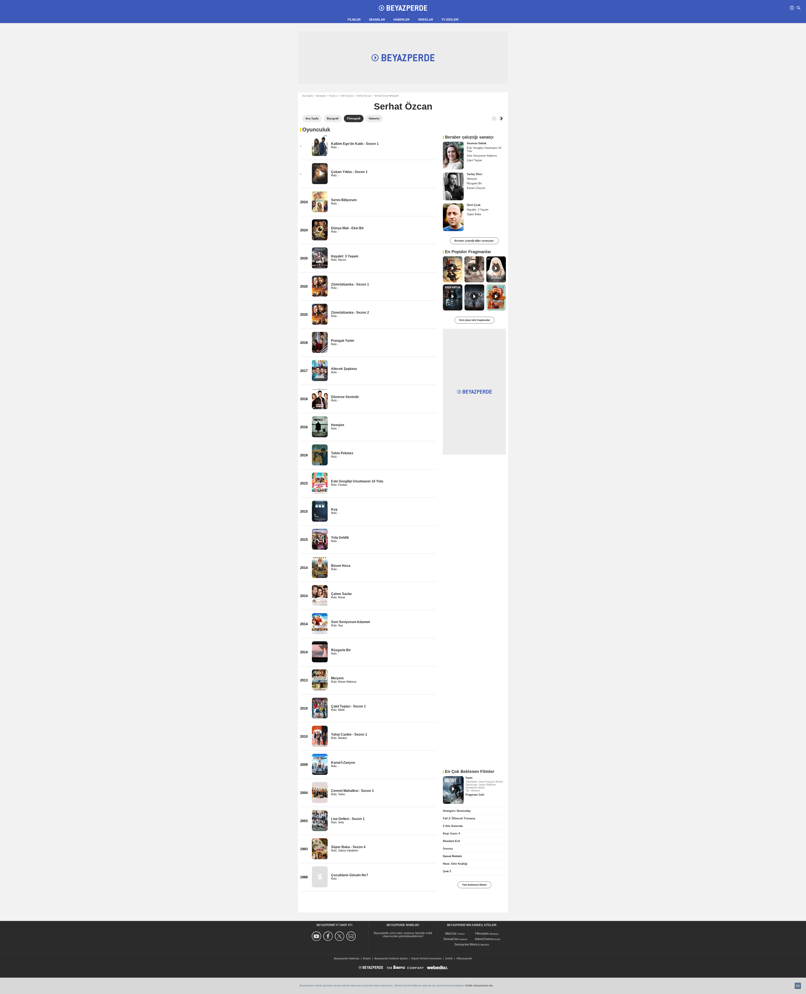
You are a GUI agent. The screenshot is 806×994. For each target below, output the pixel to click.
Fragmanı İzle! (475, 794)
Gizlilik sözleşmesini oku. (479, 985)
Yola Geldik (340, 537)
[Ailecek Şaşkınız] (320, 370)
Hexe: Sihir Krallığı (455, 863)
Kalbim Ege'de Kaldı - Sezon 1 (355, 143)
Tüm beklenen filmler (474, 884)
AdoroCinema (484, 939)
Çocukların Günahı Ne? (349, 875)
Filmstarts (482, 933)
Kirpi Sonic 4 (451, 833)
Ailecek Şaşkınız (344, 369)
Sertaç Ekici (474, 174)
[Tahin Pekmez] (320, 454)
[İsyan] (453, 790)
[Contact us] (351, 936)
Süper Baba (474, 214)
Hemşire (337, 425)
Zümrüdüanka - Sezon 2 (350, 312)
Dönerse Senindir (345, 397)
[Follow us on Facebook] (328, 936)
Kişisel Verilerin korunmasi (426, 958)
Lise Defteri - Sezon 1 (348, 819)
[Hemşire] (320, 426)
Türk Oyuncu (347, 95)
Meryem (337, 678)
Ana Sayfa (307, 95)
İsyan (469, 777)
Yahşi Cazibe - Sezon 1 (349, 734)
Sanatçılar (321, 95)
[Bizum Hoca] (320, 567)
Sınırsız (448, 848)
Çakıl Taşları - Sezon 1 (348, 706)
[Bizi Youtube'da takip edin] (317, 936)
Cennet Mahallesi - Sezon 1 (352, 790)
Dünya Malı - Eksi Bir (347, 228)
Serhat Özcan (364, 95)
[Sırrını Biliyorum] (320, 201)
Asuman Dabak (476, 143)
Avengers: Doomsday (457, 810)
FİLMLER (354, 19)
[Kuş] (320, 511)
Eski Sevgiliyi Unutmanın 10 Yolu (357, 481)
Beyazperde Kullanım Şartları (391, 958)
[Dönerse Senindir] (320, 398)
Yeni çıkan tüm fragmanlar (474, 320)
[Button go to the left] (494, 118)
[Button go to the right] (501, 118)
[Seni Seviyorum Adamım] (320, 623)
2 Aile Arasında (453, 826)
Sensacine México (467, 944)
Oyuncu (333, 95)
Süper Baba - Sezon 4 (348, 847)
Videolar (425, 19)
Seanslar (377, 19)
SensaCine (450, 939)
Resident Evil (451, 841)
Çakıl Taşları (474, 160)
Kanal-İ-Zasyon (343, 762)
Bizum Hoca (340, 565)
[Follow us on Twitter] (340, 936)
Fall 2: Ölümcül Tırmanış (459, 818)
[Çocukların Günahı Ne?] (320, 876)
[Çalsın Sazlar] (320, 595)
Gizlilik (449, 958)
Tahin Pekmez (342, 453)
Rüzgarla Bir (341, 650)
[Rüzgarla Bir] (320, 651)
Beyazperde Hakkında (346, 958)
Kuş (334, 509)
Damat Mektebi (452, 856)
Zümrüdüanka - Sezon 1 (350, 284)
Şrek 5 (447, 871)
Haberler (401, 19)
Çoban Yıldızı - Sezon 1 (349, 172)
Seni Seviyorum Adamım (350, 622)
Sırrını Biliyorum (344, 200)
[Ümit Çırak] (453, 217)
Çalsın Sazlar (341, 594)
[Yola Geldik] (320, 539)
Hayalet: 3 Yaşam (344, 256)
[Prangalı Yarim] (320, 342)
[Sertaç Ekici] (453, 186)
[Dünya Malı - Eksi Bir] (320, 229)
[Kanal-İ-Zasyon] (320, 764)
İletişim (367, 958)
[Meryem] (320, 679)
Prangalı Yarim (342, 340)
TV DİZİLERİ (449, 19)
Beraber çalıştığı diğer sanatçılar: (474, 240)
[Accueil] (403, 8)
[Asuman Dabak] (453, 155)
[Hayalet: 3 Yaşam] (320, 258)
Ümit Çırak (473, 205)
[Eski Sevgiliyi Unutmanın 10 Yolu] (320, 483)
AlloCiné (450, 933)
